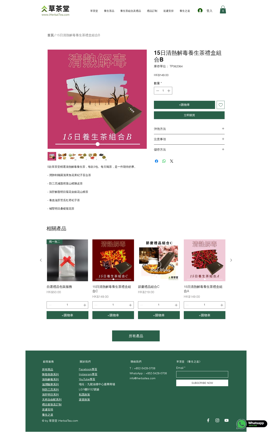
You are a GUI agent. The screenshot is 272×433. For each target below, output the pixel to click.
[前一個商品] (40, 260)
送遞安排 (47, 409)
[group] (136, 279)
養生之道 (47, 414)
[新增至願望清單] (221, 105)
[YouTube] (226, 420)
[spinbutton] (163, 90)
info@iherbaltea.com (143, 378)
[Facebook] (208, 420)
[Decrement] (157, 90)
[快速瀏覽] (113, 260)
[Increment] (169, 90)
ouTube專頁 (87, 379)
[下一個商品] (231, 260)
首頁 (50, 35)
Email (179, 367)
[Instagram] (217, 420)
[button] (223, 9)
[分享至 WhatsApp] (164, 161)
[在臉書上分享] (156, 161)
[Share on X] (171, 161)
